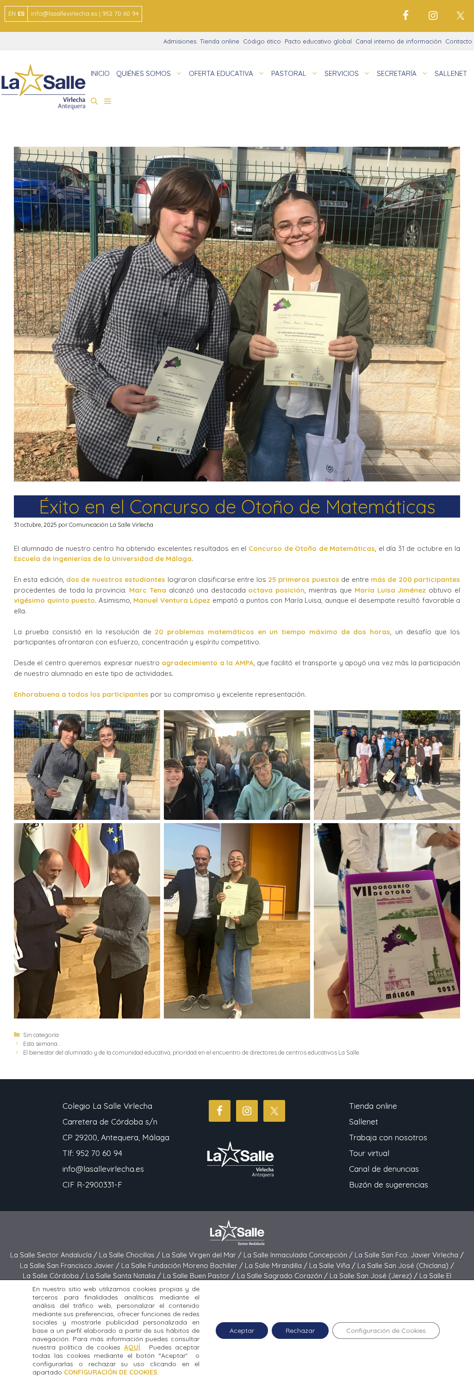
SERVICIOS (341, 73)
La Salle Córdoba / (54, 1275)
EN (12, 13)
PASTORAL (288, 73)
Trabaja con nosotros (388, 1137)
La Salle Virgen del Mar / (202, 1254)
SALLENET (451, 73)
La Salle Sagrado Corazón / (283, 1275)
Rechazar (300, 1330)
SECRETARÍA (397, 73)
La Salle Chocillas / (130, 1254)
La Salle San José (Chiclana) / (405, 1265)
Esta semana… (42, 1043)
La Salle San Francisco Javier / (70, 1265)
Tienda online (219, 41)
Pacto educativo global (318, 41)
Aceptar (242, 1330)
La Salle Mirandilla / (277, 1265)
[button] (94, 101)
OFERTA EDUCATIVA (221, 73)
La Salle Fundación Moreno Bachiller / (183, 1265)
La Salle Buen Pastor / (200, 1275)
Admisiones (179, 41)
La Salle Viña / (333, 1265)
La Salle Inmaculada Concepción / (299, 1254)
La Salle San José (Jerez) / (374, 1275)
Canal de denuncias (384, 1169)
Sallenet (363, 1121)
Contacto (458, 41)
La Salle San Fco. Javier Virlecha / (409, 1254)
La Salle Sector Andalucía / (54, 1254)
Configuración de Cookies (386, 1330)
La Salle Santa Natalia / (124, 1275)
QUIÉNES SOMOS (143, 73)
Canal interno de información (399, 41)
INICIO (100, 73)
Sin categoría (41, 1034)
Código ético (262, 41)
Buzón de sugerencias (388, 1184)
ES (21, 13)
